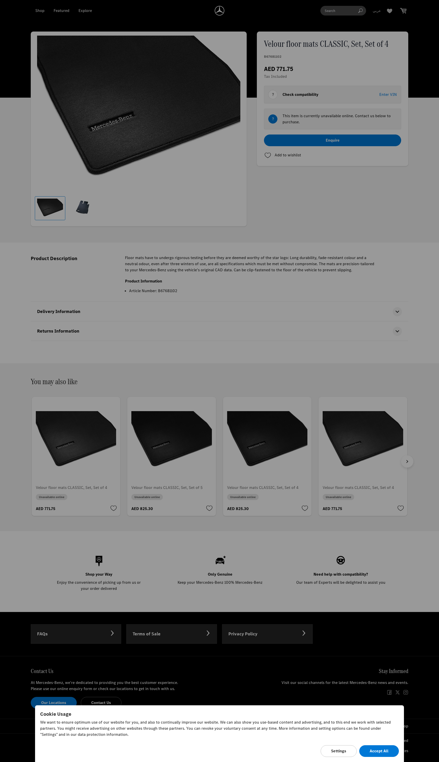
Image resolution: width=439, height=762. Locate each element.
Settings (338, 751)
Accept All (379, 751)
